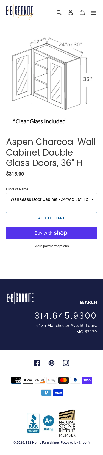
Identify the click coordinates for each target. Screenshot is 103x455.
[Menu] (93, 12)
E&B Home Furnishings (43, 443)
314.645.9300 (65, 316)
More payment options (51, 246)
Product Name (17, 189)
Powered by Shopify (75, 443)
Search (88, 302)
